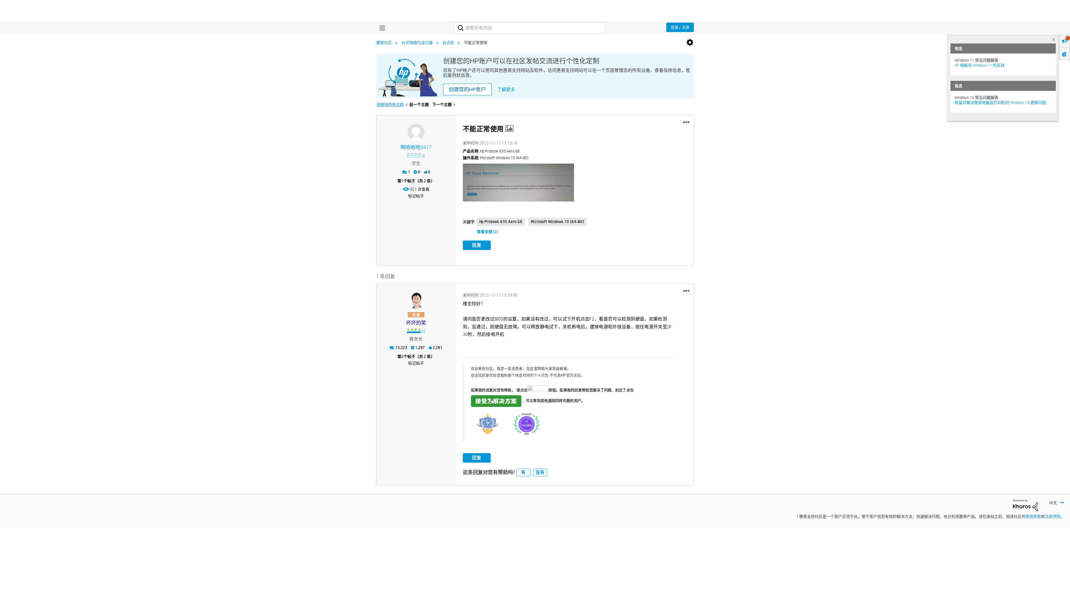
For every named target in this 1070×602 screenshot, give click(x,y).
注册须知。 (1054, 516)
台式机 (448, 42)
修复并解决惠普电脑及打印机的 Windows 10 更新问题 (1000, 102)
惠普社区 (384, 42)
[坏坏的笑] (416, 300)
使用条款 (1033, 516)
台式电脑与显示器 (417, 42)
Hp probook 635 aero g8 (500, 221)
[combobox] (529, 27)
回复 (476, 245)
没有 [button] (540, 472)
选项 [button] (690, 42)
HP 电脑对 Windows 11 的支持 (980, 65)
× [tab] (1053, 39)
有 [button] (523, 472)
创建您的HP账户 (467, 89)
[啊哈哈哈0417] (416, 132)
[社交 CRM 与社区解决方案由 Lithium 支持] (1025, 505)
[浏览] (381, 28)
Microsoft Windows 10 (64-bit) (557, 221)
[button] (686, 122)
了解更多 (506, 89)
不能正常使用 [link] (475, 42)
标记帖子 (416, 195)
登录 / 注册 (680, 27)
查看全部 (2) (487, 231)
